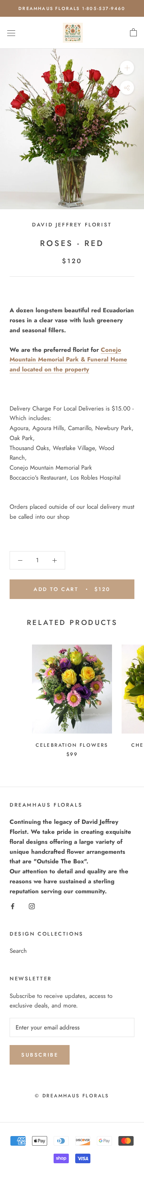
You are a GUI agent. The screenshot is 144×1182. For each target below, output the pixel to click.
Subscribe (39, 1055)
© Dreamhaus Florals (72, 1095)
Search (18, 950)
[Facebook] (13, 905)
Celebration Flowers (72, 745)
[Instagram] (32, 905)
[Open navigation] (11, 33)
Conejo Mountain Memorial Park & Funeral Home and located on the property (68, 359)
